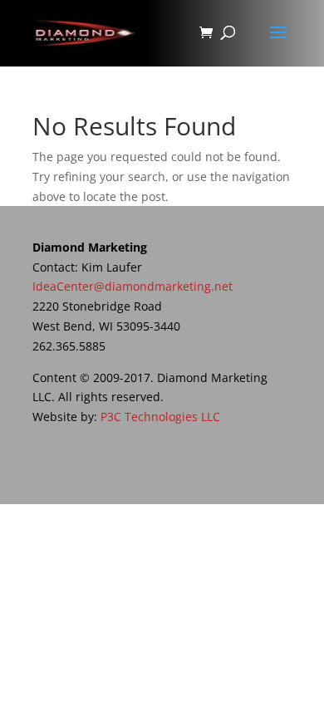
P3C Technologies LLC (160, 416)
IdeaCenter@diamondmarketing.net (132, 286)
